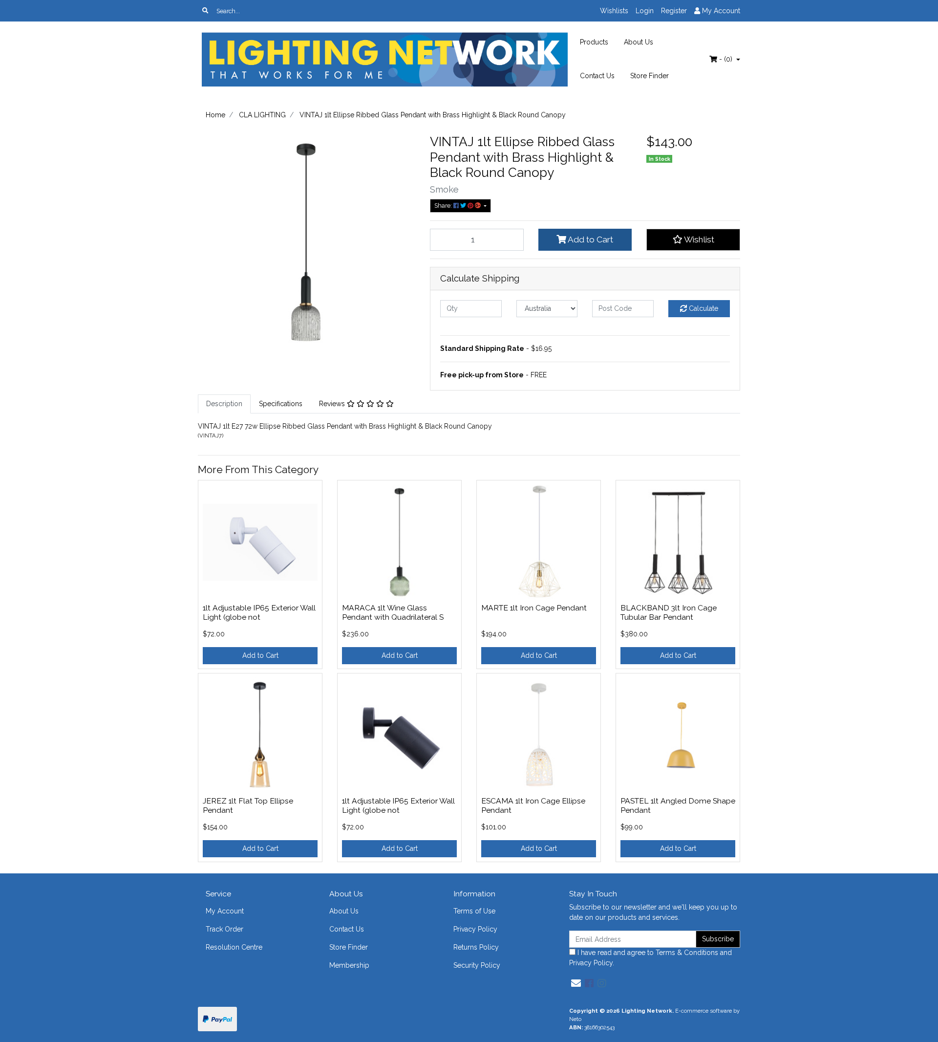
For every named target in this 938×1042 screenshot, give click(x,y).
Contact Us (597, 76)
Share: (443, 205)
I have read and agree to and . (650, 958)
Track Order (224, 929)
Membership (349, 965)
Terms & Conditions (687, 952)
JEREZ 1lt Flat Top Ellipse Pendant (248, 805)
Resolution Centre (234, 947)
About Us (638, 42)
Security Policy (476, 965)
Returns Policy (476, 947)
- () (725, 59)
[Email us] (576, 983)
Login (645, 11)
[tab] (224, 403)
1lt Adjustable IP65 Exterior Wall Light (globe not (259, 612)
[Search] (205, 11)
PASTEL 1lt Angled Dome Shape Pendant (677, 805)
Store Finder (649, 76)
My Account (225, 911)
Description (224, 404)
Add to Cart (589, 239)
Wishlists (614, 11)
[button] (693, 239)
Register (674, 11)
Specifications (280, 404)
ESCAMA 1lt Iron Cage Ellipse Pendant (533, 805)
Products (594, 42)
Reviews (333, 404)
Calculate (702, 308)
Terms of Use (474, 911)
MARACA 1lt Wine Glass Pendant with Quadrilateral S (393, 612)
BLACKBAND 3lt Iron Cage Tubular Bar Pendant (668, 612)
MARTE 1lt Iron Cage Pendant (534, 607)
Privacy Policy (475, 929)
